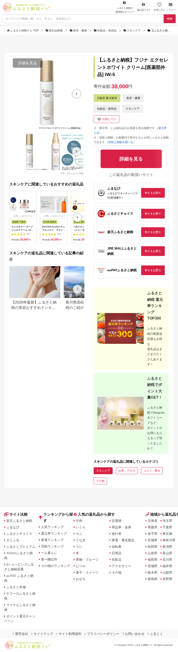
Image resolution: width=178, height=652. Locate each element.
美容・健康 (80, 30)
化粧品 (116, 559)
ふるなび (12, 527)
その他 (100, 481)
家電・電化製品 (123, 540)
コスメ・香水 (151, 470)
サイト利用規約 (70, 634)
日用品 (116, 553)
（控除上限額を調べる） (120, 142)
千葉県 (167, 527)
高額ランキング (52, 546)
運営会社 (21, 634)
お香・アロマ (126, 470)
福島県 (152, 559)
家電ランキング (52, 539)
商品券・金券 (121, 527)
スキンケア (133, 30)
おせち (81, 579)
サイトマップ (43, 634)
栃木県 (152, 572)
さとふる (12, 540)
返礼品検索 (56, 30)
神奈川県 (168, 540)
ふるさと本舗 (16, 587)
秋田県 (152, 546)
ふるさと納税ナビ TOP (24, 30)
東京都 (167, 533)
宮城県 (152, 540)
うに (79, 546)
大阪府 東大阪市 (107, 98)
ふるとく (156, 634)
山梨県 (167, 572)
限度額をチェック (125, 10)
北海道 (152, 520)
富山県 (167, 553)
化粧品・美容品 (106, 30)
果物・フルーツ (87, 559)
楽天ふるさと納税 (19, 520)
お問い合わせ (134, 634)
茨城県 (152, 566)
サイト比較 (18, 514)
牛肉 (79, 520)
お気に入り (159, 10)
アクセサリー (121, 566)
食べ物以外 (49, 559)
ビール (81, 566)
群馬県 (152, 579)
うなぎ (81, 540)
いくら (81, 527)
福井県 (167, 566)
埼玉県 (167, 520)
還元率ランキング (54, 533)
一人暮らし (49, 552)
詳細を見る (27, 63)
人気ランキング (52, 527)
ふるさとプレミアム (20, 546)
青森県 (152, 527)
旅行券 (116, 533)
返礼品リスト (144, 10)
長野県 (167, 579)
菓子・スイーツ (87, 572)
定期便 (116, 520)
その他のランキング (55, 565)
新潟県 (167, 546)
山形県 (152, 553)
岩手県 (152, 533)
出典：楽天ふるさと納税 (71, 173)
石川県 (167, 559)
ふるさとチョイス (19, 533)
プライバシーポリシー (103, 634)
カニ (79, 533)
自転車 (116, 546)
